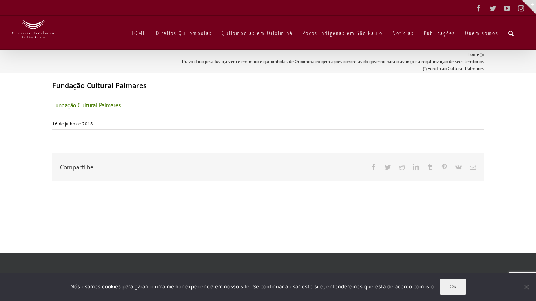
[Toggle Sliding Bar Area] (529, 7)
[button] (511, 32)
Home (473, 54)
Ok (453, 287)
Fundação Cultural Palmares (86, 105)
